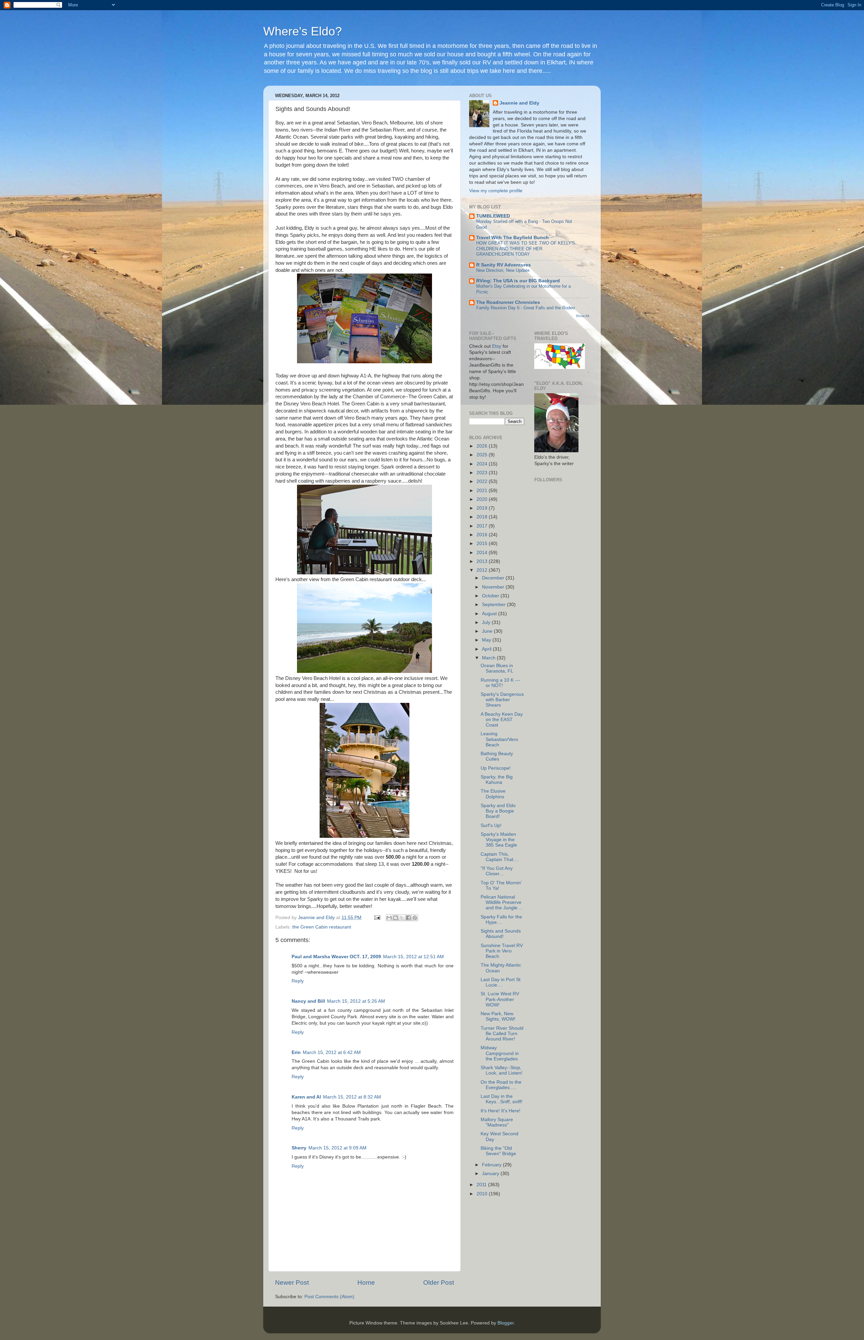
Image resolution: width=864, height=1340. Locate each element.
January (491, 1173)
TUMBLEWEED (493, 216)
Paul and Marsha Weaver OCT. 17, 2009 (336, 956)
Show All (582, 316)
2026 (483, 446)
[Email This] (389, 917)
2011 (482, 1184)
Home (366, 1282)
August (490, 613)
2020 (483, 499)
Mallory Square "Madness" (497, 1122)
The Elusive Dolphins (493, 794)
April (487, 649)
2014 (483, 552)
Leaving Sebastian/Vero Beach (499, 739)
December (494, 577)
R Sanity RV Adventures (503, 264)
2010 (483, 1193)
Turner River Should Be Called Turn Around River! (502, 1034)
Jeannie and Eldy (519, 103)
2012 (483, 570)
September (494, 604)
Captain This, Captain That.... (500, 857)
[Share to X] (402, 917)
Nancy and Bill (308, 1001)
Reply (298, 980)
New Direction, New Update (503, 270)
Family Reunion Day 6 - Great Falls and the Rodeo (525, 307)
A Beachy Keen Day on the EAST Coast (502, 720)
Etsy (496, 346)
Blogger (505, 1322)
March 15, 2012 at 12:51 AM (413, 956)
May (487, 640)
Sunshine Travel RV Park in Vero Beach (502, 951)
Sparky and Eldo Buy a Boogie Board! (498, 811)
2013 (483, 561)
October (491, 595)
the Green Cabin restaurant (321, 927)
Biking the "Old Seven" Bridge (498, 1151)
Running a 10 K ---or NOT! (500, 683)
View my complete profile (495, 190)
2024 (483, 463)
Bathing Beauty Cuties (497, 756)
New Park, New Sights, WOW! (498, 1016)
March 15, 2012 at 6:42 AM (332, 1052)
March (489, 657)
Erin (296, 1052)
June (488, 631)
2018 (483, 516)
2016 (483, 534)
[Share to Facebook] (408, 917)
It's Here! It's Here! (500, 1110)
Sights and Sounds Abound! (501, 934)
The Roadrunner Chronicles (508, 302)
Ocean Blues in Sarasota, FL (497, 668)
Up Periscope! (496, 768)
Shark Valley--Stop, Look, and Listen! (501, 1070)
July (487, 622)
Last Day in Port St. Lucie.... (501, 982)
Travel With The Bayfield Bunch (512, 237)
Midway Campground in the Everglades (500, 1053)
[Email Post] (377, 917)
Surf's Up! (491, 825)
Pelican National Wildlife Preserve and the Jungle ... (502, 902)
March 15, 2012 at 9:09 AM (337, 1147)
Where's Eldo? (302, 31)
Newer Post (292, 1282)
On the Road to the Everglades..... (501, 1085)
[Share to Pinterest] (414, 917)
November (494, 587)
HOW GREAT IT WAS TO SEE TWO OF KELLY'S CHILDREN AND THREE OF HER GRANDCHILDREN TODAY (525, 248)
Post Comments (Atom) (329, 1296)
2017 (483, 526)
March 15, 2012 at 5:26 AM (356, 1001)
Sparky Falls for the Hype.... (501, 919)
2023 (483, 472)
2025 (483, 454)
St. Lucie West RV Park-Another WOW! (500, 999)
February (492, 1164)
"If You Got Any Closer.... (497, 871)
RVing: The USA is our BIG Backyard (518, 280)
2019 (483, 508)
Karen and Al (306, 1097)
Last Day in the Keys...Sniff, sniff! (501, 1099)
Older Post (438, 1282)
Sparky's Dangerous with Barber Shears (502, 700)
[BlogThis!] (395, 917)
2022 (483, 481)
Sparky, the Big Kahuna (497, 779)
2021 (483, 490)
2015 (483, 543)
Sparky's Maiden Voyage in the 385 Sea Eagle (499, 840)
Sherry (299, 1147)
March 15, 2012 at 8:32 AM (352, 1097)
